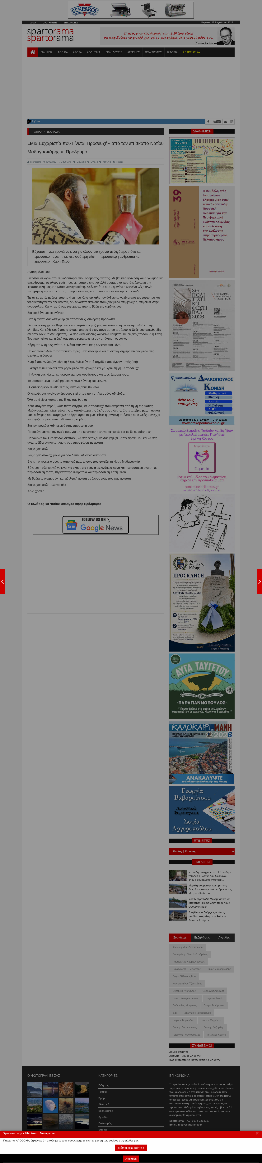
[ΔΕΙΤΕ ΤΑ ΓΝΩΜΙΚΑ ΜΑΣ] (259, 581)
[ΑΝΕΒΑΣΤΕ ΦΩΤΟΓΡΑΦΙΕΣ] (2, 581)
